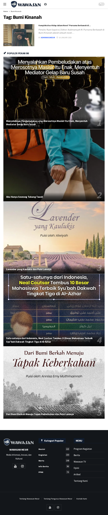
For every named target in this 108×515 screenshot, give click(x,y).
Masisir (54, 449)
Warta (54, 460)
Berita (77, 455)
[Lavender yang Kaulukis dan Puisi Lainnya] (54, 237)
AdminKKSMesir (48, 37)
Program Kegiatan (83, 448)
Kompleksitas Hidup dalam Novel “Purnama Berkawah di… (65, 25)
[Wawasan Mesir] (45, 4)
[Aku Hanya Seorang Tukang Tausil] (54, 165)
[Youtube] (15, 466)
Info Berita (54, 466)
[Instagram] (22, 466)
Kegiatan (54, 455)
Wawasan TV (80, 461)
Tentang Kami (81, 480)
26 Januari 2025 (65, 37)
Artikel (7, 44)
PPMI (54, 472)
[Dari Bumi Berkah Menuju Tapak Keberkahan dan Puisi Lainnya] (54, 382)
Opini (76, 468)
